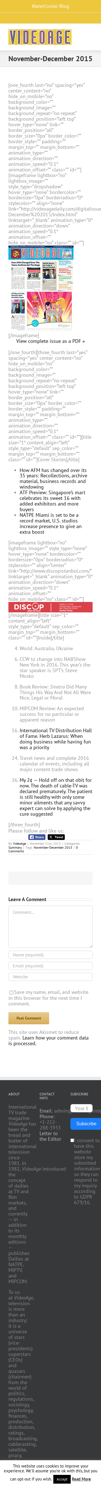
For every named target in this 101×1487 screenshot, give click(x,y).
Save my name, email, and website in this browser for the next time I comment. (48, 998)
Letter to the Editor (50, 1136)
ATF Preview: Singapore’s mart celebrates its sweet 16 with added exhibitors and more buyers (52, 501)
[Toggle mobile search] (80, 33)
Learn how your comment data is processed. (48, 1040)
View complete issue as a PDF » (50, 341)
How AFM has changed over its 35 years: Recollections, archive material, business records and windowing (53, 478)
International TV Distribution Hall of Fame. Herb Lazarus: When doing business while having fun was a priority (56, 739)
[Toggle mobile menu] (90, 33)
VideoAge (19, 843)
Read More (81, 1479)
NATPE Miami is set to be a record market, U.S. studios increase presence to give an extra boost (51, 523)
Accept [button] (62, 1479)
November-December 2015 (53, 847)
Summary (15, 847)
